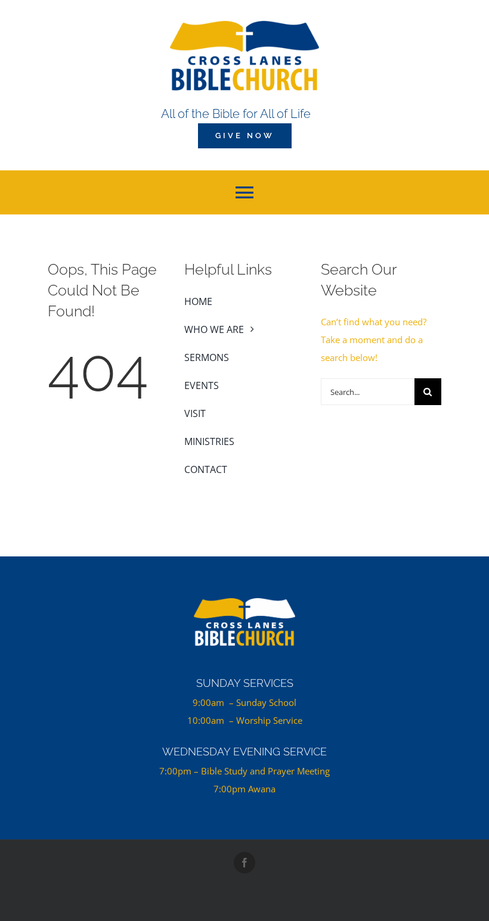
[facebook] (244, 862)
